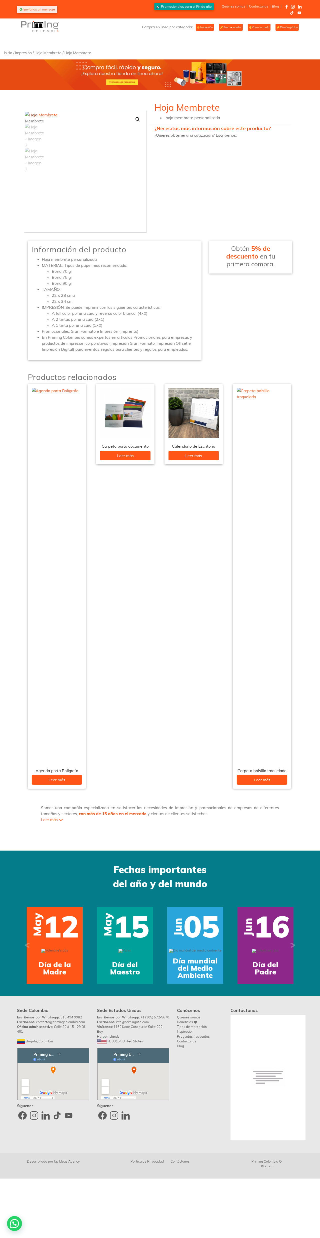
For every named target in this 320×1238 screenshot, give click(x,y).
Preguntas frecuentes (193, 1088)
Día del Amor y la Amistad (210, 1020)
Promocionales (232, 27)
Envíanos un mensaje (39, 9)
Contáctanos (258, 6)
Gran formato (260, 27)
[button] (137, 119)
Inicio (8, 52)
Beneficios (185, 1074)
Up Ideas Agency (67, 1213)
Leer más (56, 779)
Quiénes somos (233, 6)
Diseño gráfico (288, 27)
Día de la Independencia (139, 1020)
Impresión (206, 27)
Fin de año (186, 6)
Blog (275, 6)
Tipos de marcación (192, 1079)
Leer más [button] (49, 819)
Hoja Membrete (48, 52)
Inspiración (185, 1083)
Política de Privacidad (147, 1213)
